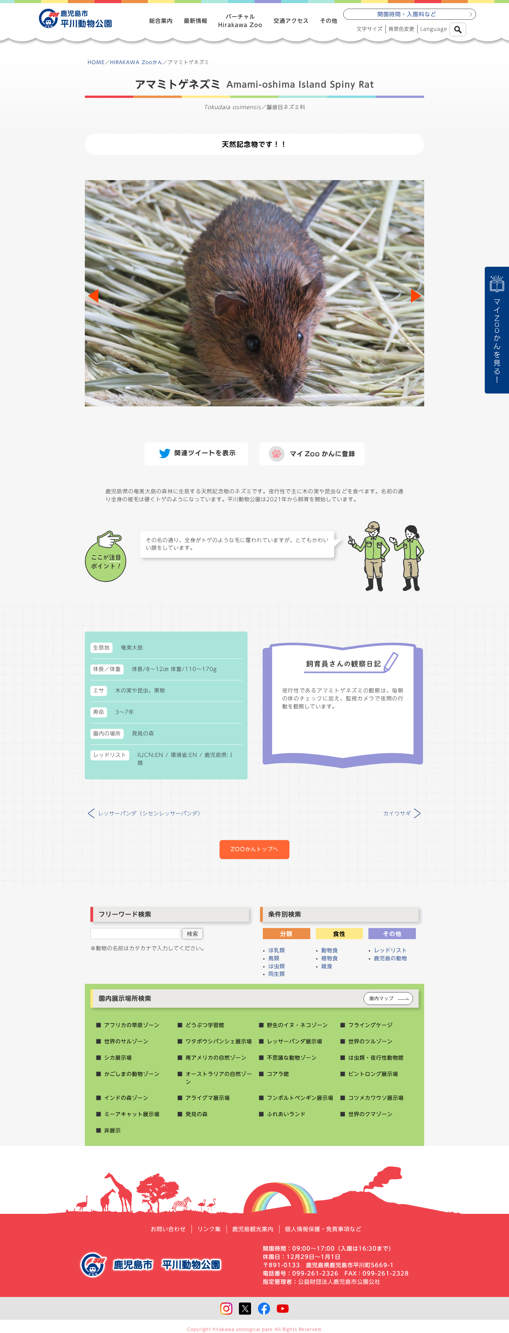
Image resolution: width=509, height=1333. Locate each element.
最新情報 (195, 21)
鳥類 (273, 958)
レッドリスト (390, 950)
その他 (329, 21)
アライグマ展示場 (208, 1098)
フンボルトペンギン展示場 (300, 1098)
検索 (192, 933)
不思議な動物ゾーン (292, 1057)
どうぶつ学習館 (205, 1025)
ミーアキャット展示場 (132, 1114)
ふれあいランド (286, 1114)
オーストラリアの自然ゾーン (219, 1078)
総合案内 (161, 21)
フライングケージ (370, 1025)
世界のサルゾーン (126, 1041)
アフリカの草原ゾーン (132, 1025)
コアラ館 (278, 1074)
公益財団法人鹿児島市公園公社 (339, 1282)
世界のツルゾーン (370, 1041)
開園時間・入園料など (406, 14)
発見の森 (197, 1114)
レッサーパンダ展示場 (294, 1041)
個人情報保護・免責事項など (323, 1229)
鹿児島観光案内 (253, 1229)
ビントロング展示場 (373, 1074)
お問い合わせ (168, 1229)
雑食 (326, 966)
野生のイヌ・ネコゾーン (297, 1025)
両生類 (276, 974)
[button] (416, 295)
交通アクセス (291, 21)
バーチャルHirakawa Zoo (240, 21)
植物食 (329, 958)
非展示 (112, 1130)
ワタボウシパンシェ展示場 (219, 1041)
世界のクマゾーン (370, 1114)
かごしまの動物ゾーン (132, 1074)
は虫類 (276, 966)
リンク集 (209, 1229)
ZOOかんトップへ (254, 849)
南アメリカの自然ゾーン (216, 1057)
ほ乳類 (276, 950)
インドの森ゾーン (126, 1098)
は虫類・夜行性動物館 (376, 1057)
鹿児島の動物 (390, 958)
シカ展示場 (118, 1057)
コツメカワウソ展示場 (376, 1098)
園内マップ (381, 998)
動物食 (329, 950)
